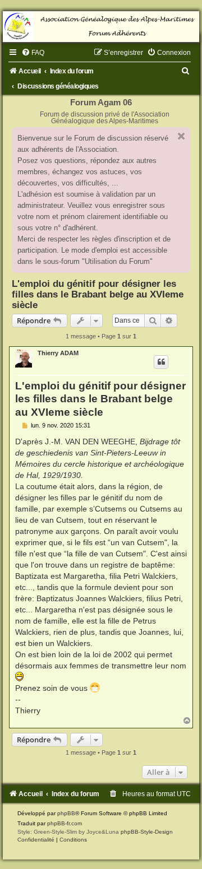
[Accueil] (101, 26)
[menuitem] (32, 53)
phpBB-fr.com (64, 823)
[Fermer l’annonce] (181, 136)
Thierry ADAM (58, 353)
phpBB (66, 813)
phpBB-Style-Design (147, 832)
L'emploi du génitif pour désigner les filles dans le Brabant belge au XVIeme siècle (97, 294)
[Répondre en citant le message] (161, 362)
